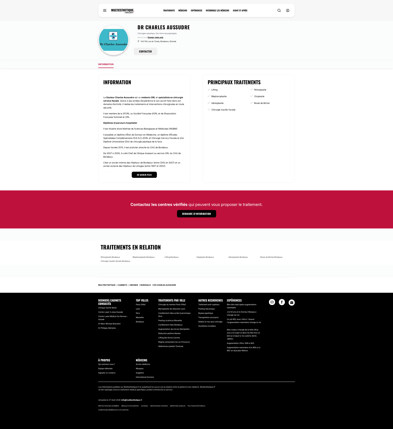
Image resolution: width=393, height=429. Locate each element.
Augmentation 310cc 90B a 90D (240, 343)
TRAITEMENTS (169, 10)
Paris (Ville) (141, 304)
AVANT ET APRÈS (240, 10)
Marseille (140, 317)
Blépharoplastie (219, 96)
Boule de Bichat (262, 103)
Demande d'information (196, 214)
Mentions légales (177, 406)
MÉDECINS (182, 10)
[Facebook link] (282, 303)
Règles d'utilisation (129, 406)
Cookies (144, 406)
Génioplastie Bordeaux (238, 257)
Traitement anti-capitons (208, 304)
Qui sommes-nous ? (106, 364)
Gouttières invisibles (207, 326)
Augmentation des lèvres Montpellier (174, 329)
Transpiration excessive (208, 317)
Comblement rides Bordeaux (170, 325)
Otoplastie (259, 96)
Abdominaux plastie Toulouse (170, 346)
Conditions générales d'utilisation (113, 410)
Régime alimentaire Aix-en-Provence (174, 342)
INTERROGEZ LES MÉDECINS (217, 10)
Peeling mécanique (206, 309)
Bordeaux (140, 322)
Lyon (138, 309)
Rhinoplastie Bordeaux (110, 257)
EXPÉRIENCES (196, 10)
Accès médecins (143, 364)
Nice (138, 313)
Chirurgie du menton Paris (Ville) (172, 304)
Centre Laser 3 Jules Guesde (110, 312)
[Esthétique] (122, 11)
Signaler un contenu (106, 373)
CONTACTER (145, 51)
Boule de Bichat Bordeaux (271, 257)
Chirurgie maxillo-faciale (223, 109)
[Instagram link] (272, 303)
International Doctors (145, 377)
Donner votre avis (155, 37)
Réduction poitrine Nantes (169, 333)
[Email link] (292, 303)
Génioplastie (217, 103)
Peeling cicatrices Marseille (170, 320)
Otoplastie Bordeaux (205, 257)
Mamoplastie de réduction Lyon (171, 309)
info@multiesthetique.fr (131, 400)
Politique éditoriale (196, 406)
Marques (139, 368)
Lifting (214, 89)
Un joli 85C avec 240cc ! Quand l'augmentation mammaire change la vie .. (244, 322)
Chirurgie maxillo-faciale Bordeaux (115, 261)
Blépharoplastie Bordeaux (144, 257)
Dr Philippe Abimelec (107, 328)
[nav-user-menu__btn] (287, 10)
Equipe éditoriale (105, 368)
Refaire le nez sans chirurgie (210, 322)
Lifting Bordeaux (172, 257)
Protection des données (108, 406)
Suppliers (140, 373)
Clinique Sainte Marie (107, 308)
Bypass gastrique (205, 313)
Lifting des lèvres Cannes (169, 337)
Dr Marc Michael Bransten (109, 324)
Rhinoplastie (260, 89)
